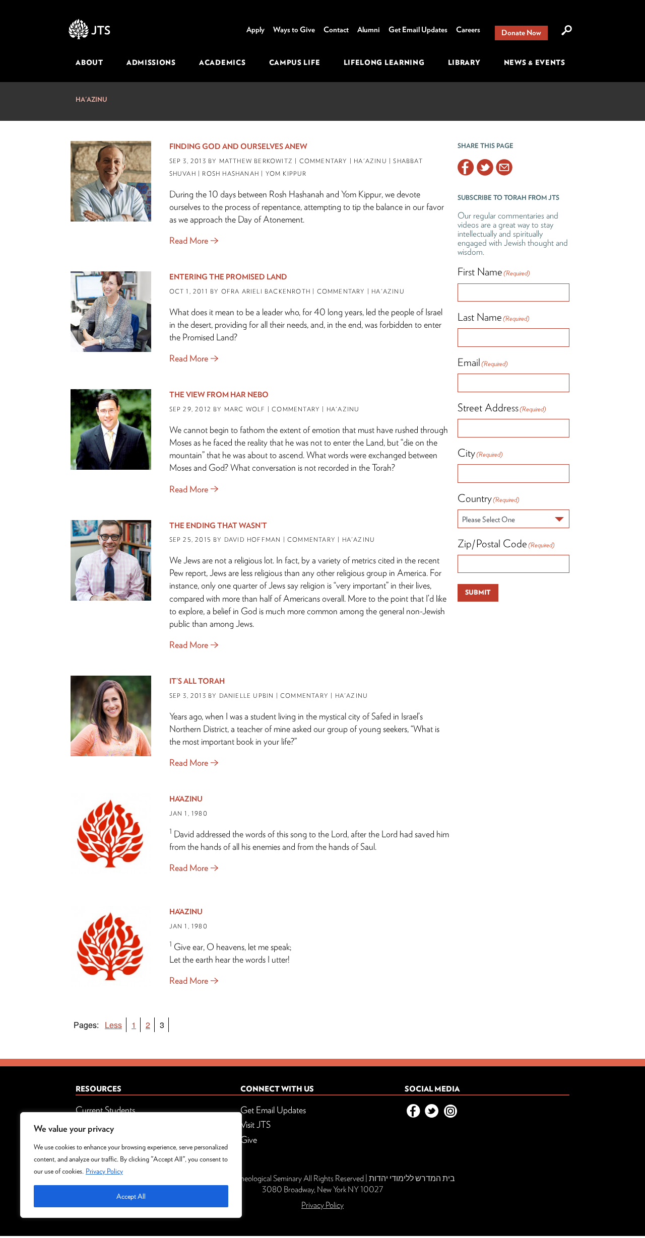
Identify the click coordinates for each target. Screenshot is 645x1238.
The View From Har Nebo (219, 394)
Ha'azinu (91, 99)
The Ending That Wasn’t (218, 525)
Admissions (151, 62)
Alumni (368, 29)
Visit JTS (255, 1124)
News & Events (534, 62)
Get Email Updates (418, 29)
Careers (468, 29)
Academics (222, 62)
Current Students (105, 1110)
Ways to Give (294, 29)
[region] (131, 1165)
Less (113, 1025)
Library (464, 62)
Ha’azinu (186, 799)
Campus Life (294, 62)
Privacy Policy (104, 1171)
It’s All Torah (197, 681)
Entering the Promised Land (228, 276)
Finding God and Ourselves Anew (238, 146)
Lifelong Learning (384, 62)
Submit (478, 592)
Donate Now (521, 32)
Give (248, 1139)
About (89, 62)
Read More (188, 240)
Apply (255, 29)
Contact (336, 29)
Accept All (131, 1196)
